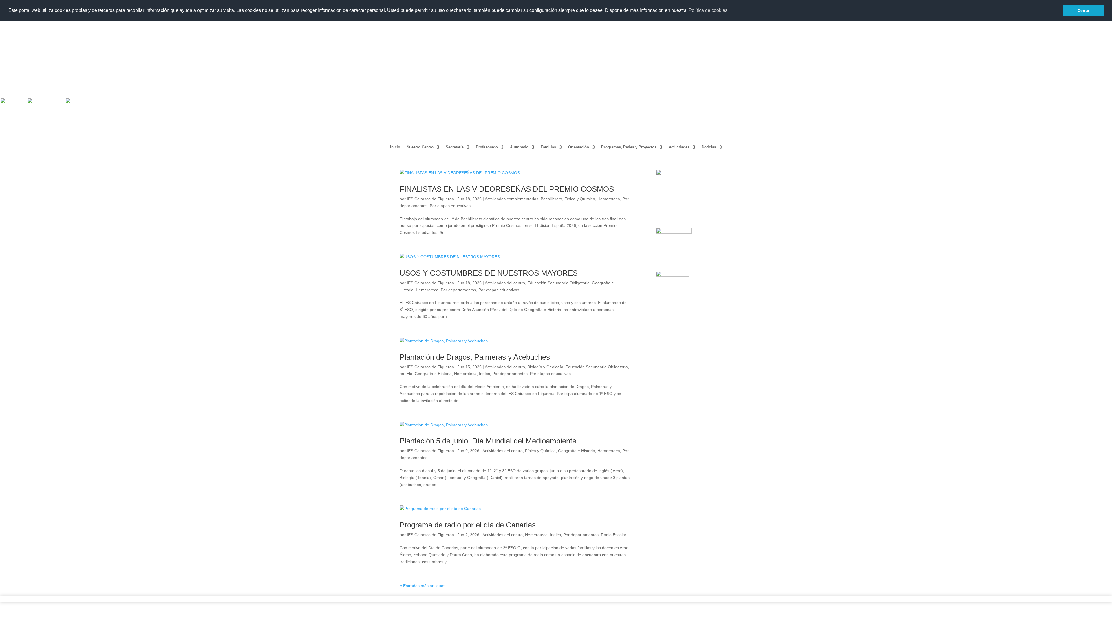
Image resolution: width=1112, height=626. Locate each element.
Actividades (679, 147)
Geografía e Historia (433, 373)
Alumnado (519, 147)
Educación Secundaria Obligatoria (558, 283)
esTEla (406, 373)
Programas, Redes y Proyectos (628, 147)
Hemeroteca (608, 198)
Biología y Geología (545, 367)
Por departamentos (458, 289)
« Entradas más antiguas (422, 585)
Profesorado (487, 147)
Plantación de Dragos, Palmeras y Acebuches (475, 357)
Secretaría (455, 147)
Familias (548, 147)
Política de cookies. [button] (709, 10)
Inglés (484, 373)
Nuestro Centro (420, 147)
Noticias (709, 147)
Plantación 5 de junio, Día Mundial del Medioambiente (488, 440)
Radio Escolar (613, 534)
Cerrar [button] (1083, 10)
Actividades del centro (505, 283)
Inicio (395, 147)
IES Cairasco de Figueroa (430, 198)
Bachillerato (551, 198)
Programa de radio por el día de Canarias (468, 525)
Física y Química (579, 198)
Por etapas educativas (450, 205)
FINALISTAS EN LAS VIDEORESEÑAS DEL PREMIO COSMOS (507, 189)
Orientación (578, 147)
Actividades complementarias (511, 198)
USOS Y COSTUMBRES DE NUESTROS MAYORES (489, 273)
